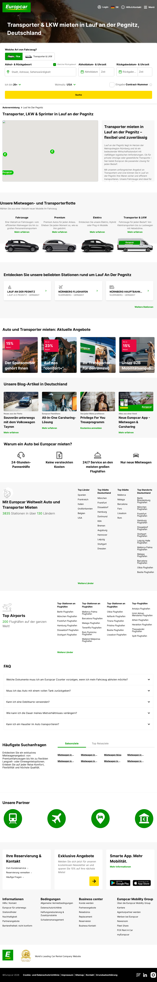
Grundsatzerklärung (106, 975)
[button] (52, 152)
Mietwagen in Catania (89, 761)
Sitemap (79, 975)
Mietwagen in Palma (66, 755)
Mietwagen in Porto (113, 761)
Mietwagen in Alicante (89, 755)
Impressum (67, 975)
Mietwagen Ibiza (112, 755)
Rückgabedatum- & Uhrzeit (133, 64)
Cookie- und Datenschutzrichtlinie (41, 975)
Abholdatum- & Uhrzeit (92, 64)
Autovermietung (11, 107)
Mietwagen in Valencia (136, 755)
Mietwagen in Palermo (66, 761)
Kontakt (90, 975)
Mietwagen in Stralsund (136, 761)
